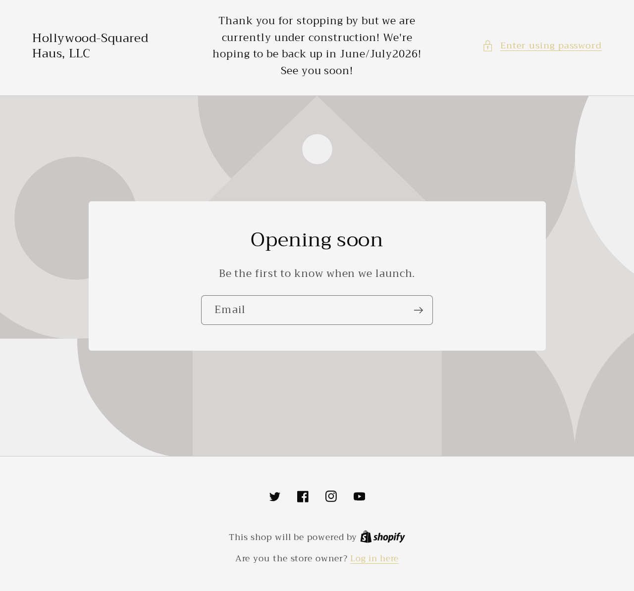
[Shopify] (382, 537)
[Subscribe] (418, 310)
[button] (542, 46)
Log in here (374, 558)
